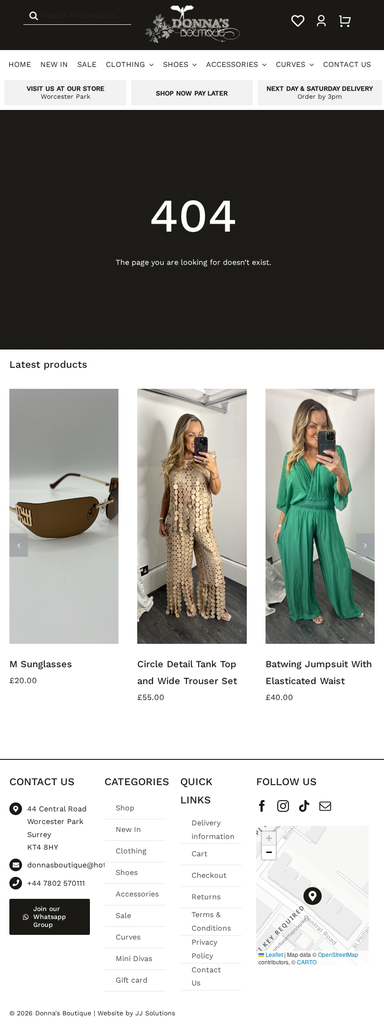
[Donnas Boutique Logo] (192, 7)
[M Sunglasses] (63, 516)
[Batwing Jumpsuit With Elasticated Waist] (320, 516)
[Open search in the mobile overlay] (77, 21)
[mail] (325, 806)
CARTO (307, 962)
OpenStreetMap (338, 954)
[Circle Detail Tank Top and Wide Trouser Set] (191, 516)
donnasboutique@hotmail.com (83, 864)
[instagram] (283, 806)
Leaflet (273, 954)
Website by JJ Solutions (136, 1013)
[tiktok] (304, 806)
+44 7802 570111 (56, 883)
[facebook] (262, 806)
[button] (18, 545)
